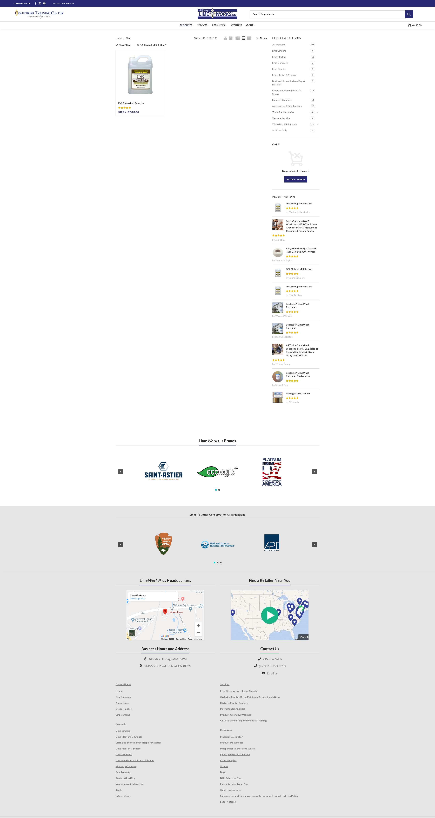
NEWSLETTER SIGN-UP (63, 3)
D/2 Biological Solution (131, 103)
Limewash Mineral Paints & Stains (135, 760)
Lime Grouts (278, 68)
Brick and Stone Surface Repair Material (288, 83)
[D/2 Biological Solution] (140, 74)
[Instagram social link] (40, 3)
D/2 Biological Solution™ (153, 45)
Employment (123, 714)
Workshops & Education (129, 783)
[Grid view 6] (238, 38)
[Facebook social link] (36, 3)
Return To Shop (296, 179)
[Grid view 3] (243, 38)
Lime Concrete (280, 62)
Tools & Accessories (283, 112)
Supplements (123, 772)
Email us (272, 673)
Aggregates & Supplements (287, 106)
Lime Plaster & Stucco (284, 74)
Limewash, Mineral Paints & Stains (286, 92)
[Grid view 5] (231, 38)
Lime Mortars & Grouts (129, 736)
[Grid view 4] (249, 38)
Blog (222, 772)
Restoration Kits (281, 118)
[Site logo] (217, 13)
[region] (217, 472)
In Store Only (123, 795)
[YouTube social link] (44, 3)
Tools (119, 789)
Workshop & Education (284, 124)
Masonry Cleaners (282, 99)
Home (119, 38)
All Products (278, 44)
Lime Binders (279, 50)
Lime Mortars (279, 56)
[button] (120, 471)
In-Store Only (279, 130)
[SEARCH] (409, 14)
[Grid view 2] (225, 38)
